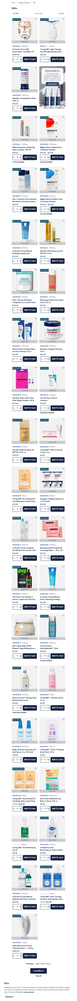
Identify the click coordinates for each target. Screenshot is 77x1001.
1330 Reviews (25, 46)
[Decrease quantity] (14, 59)
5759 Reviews (53, 144)
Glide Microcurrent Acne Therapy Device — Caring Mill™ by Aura (22, 947)
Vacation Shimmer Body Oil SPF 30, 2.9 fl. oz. (23, 451)
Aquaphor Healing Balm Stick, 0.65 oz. (24, 99)
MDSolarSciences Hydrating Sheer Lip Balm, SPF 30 (23, 149)
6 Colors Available (46, 660)
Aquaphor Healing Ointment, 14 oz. (51, 350)
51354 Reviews (53, 795)
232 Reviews (52, 248)
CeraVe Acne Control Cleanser (48, 399)
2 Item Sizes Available (47, 412)
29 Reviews (52, 446)
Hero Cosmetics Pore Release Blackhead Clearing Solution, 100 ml (24, 200)
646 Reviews (25, 893)
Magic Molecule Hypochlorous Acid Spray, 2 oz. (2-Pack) (24, 751)
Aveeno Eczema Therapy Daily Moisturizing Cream (24, 699)
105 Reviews (52, 544)
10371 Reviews (25, 346)
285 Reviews (25, 593)
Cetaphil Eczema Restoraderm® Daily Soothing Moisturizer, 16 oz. (51, 849)
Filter (17, 13)
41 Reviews (52, 495)
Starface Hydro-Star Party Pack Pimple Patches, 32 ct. (23, 399)
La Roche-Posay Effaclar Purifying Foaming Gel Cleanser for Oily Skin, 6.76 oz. (23, 252)
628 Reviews (52, 297)
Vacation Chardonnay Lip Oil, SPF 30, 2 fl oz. (51, 252)
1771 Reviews (52, 196)
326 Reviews (25, 248)
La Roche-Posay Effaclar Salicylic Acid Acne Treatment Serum (24, 898)
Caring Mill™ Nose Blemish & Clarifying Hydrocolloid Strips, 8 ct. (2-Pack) (24, 800)
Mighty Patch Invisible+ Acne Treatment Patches (51, 200)
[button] (25, 30)
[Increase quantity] (20, 59)
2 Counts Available (46, 162)
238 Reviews (52, 643)
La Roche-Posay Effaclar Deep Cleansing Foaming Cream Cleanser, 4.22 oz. (50, 598)
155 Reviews (25, 297)
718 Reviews (25, 144)
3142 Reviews (25, 694)
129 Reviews (25, 395)
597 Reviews (52, 395)
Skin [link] (34, 3)
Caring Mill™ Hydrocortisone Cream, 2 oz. (51, 451)
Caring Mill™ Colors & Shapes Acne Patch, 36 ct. (52, 751)
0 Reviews (24, 844)
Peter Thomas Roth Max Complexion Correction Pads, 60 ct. (24, 301)
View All (38, 976)
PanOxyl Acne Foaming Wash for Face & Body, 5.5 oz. (23, 350)
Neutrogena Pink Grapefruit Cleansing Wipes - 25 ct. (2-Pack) (51, 549)
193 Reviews (52, 593)
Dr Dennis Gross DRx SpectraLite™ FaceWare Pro (23, 50)
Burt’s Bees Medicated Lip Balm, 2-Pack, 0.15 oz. (50, 800)
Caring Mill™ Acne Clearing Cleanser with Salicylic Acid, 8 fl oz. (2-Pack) (52, 898)
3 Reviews (52, 694)
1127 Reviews (25, 643)
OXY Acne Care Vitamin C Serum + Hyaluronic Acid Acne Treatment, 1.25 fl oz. (24, 598)
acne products (29, 992)
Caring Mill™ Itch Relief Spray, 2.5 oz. (24, 849)
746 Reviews (25, 196)
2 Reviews (51, 46)
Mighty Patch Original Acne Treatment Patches (51, 149)
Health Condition (24, 3)
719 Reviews (52, 844)
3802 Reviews (25, 746)
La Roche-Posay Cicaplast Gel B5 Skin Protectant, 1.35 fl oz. (24, 549)
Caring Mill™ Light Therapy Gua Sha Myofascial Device (51, 50)
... (8, 997)
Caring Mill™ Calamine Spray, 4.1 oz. (51, 699)
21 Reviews (24, 942)
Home (13, 3)
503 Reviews (25, 544)
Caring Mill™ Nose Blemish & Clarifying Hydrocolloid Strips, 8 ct (24, 500)
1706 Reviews (25, 95)
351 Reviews (25, 446)
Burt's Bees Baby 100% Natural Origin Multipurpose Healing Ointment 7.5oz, (23, 647)
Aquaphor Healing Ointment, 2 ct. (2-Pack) (52, 500)
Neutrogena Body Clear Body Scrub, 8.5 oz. (51, 301)
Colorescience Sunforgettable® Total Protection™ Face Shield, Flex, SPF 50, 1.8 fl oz (52, 647)
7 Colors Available (18, 162)
